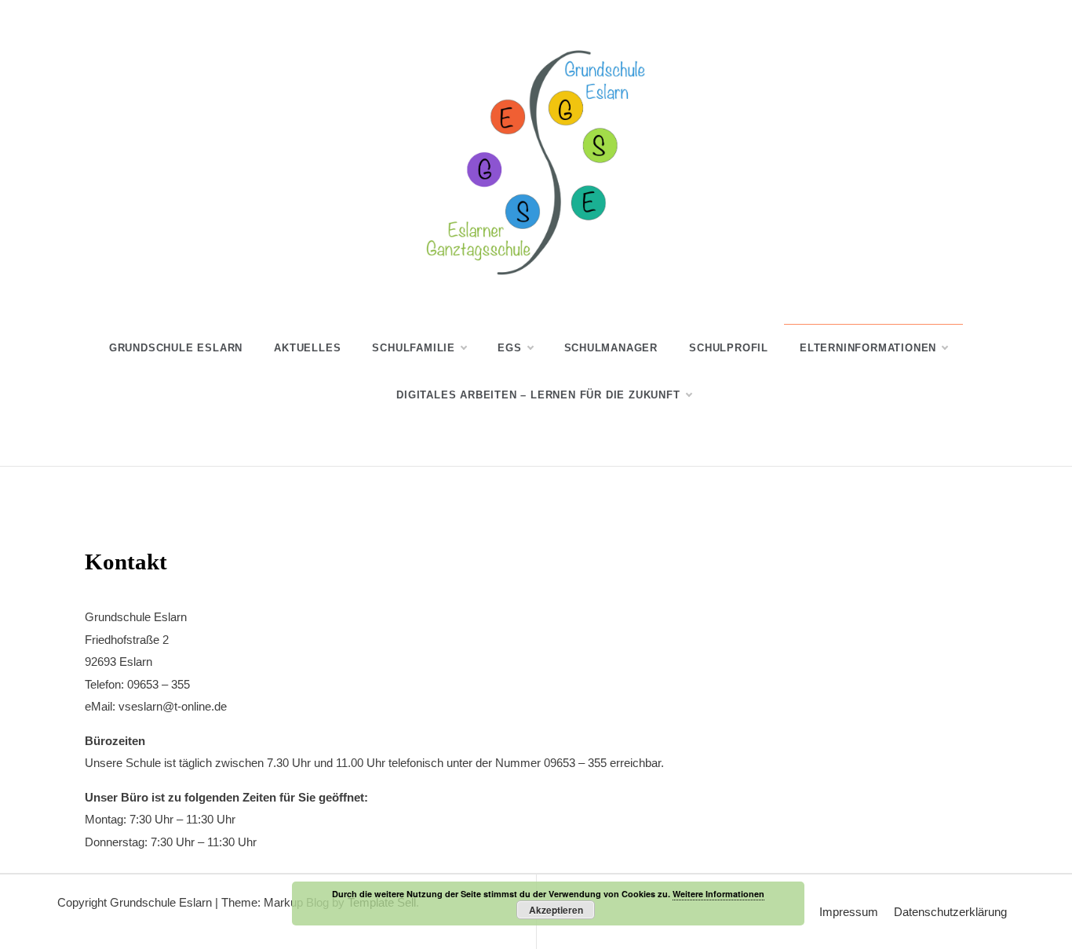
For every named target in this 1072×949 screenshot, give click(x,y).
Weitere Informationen (718, 894)
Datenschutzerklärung (950, 911)
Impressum (848, 911)
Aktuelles (307, 348)
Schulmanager (611, 348)
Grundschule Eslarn (175, 348)
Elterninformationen (868, 348)
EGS (509, 348)
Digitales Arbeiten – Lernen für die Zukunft (538, 395)
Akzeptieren (556, 910)
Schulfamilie (413, 348)
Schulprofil (728, 348)
